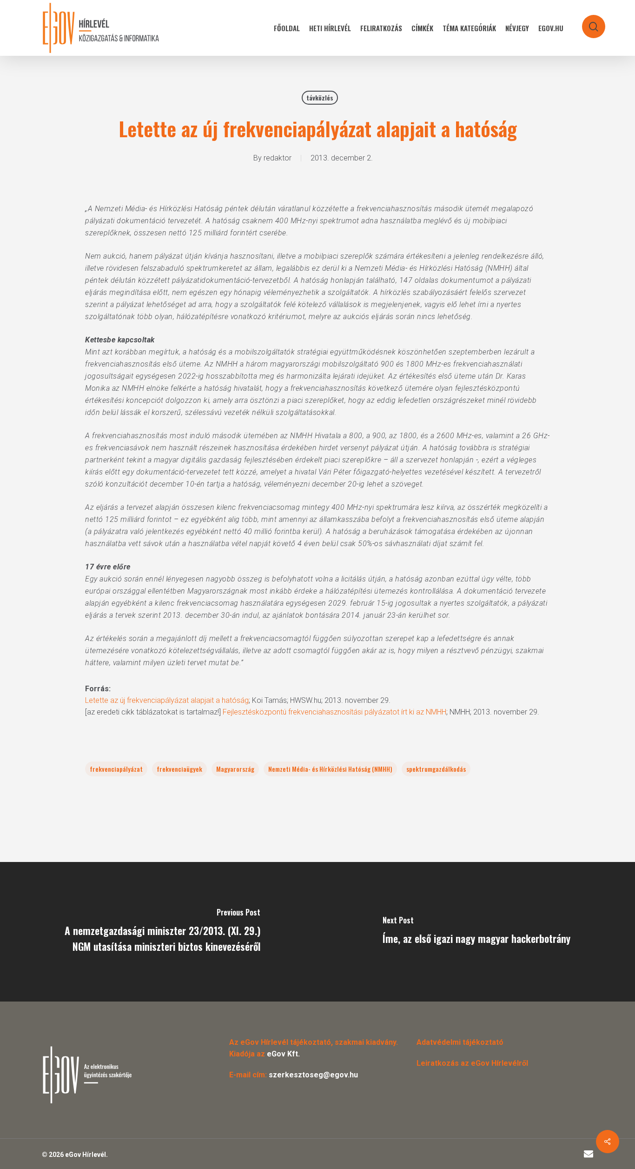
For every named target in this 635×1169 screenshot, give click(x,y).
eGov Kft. (283, 1053)
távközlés (319, 97)
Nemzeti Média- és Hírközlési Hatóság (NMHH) (330, 769)
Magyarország (235, 769)
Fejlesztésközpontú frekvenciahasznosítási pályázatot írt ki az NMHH (334, 712)
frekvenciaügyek (179, 769)
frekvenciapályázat (116, 769)
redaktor (277, 158)
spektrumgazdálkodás (436, 769)
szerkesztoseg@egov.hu (313, 1074)
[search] (587, 22)
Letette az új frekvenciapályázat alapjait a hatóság (167, 700)
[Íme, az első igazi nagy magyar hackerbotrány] (476, 932)
